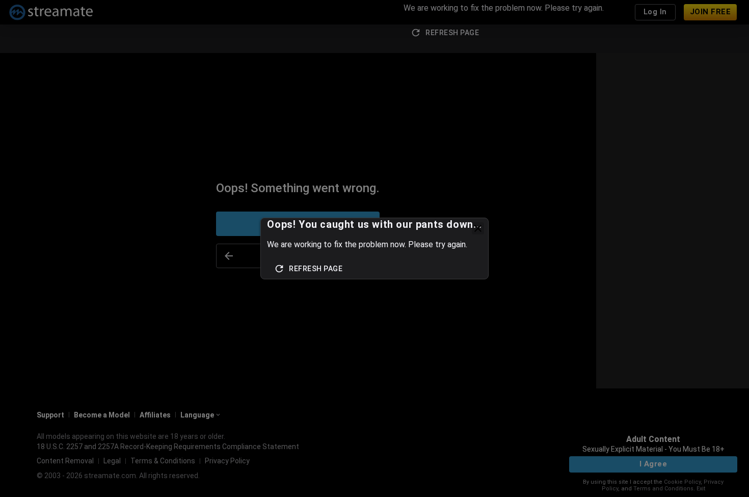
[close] (478, 228)
